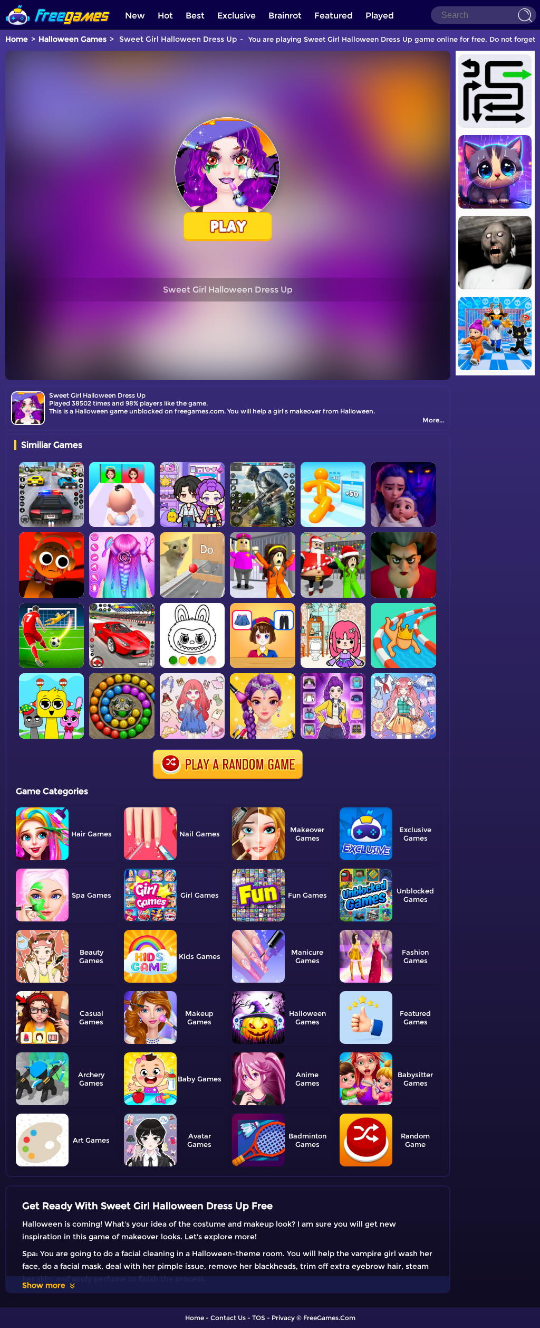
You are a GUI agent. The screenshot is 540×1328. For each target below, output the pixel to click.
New (135, 16)
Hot (165, 16)
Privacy (283, 1318)
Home (16, 39)
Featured (333, 16)
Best (195, 16)
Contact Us (228, 1318)
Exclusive (236, 16)
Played (379, 16)
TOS (258, 1318)
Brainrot (285, 16)
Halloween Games (72, 39)
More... (433, 420)
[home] (58, 4)
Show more (43, 1285)
